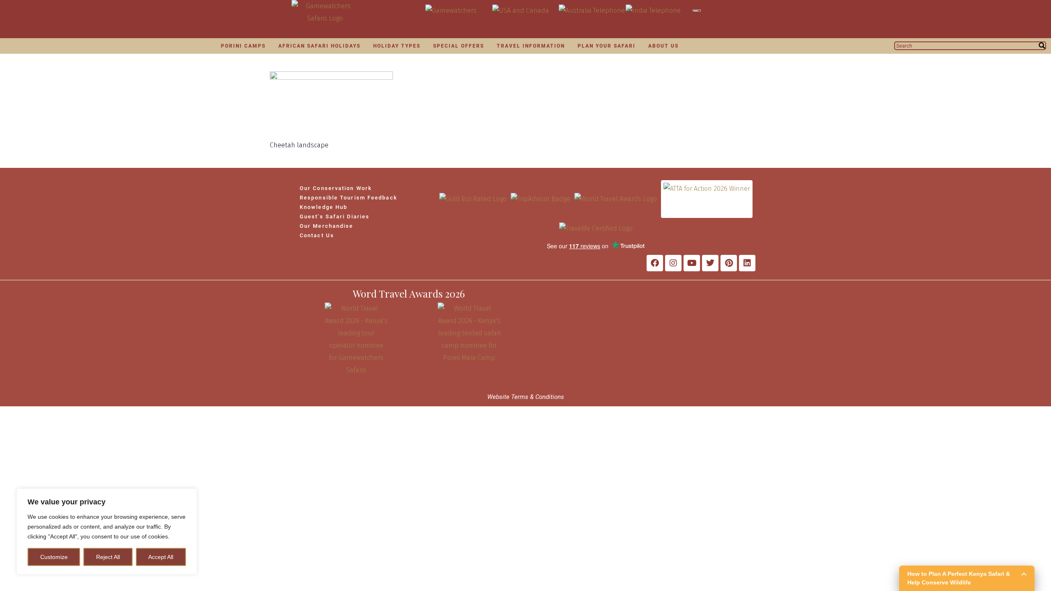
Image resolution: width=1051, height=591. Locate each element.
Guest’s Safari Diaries (334, 216)
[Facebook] (655, 263)
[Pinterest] (729, 263)
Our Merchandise (326, 226)
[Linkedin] (747, 263)
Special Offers (458, 46)
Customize (54, 557)
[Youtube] (692, 263)
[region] (106, 531)
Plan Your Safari (607, 46)
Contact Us (317, 235)
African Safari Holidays (319, 46)
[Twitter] (710, 263)
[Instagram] (673, 263)
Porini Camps (243, 46)
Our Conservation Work (336, 188)
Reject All (108, 557)
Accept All (160, 557)
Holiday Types (396, 46)
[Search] (1042, 45)
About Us (663, 46)
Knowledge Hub (323, 207)
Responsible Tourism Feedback (348, 198)
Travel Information (531, 46)
